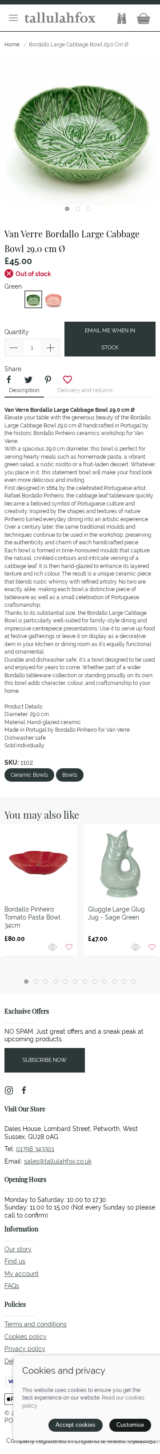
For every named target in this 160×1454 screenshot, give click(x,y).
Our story (18, 1249)
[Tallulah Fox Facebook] (24, 1090)
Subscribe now (45, 1060)
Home (12, 44)
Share (12, 369)
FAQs (11, 1285)
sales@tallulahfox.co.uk (58, 1161)
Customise (130, 1424)
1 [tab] (69, 211)
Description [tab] (24, 390)
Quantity (16, 332)
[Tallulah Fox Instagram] (8, 1090)
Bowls (69, 775)
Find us (14, 1261)
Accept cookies (76, 1424)
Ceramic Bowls (29, 775)
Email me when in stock (110, 339)
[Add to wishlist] (68, 946)
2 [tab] (80, 211)
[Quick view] (53, 946)
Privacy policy (24, 1348)
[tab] (26, 981)
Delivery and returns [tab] (84, 390)
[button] (13, 17)
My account (21, 1273)
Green (13, 286)
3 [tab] (90, 211)
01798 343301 (35, 1148)
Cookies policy (25, 1336)
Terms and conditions (35, 1324)
